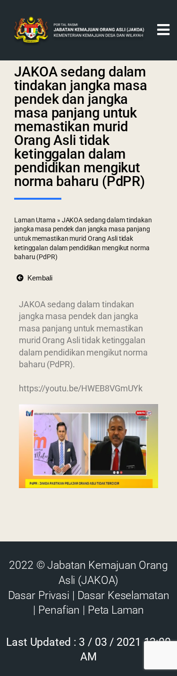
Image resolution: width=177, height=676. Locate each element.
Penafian (59, 610)
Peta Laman (116, 610)
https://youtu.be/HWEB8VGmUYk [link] (81, 388)
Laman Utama (35, 220)
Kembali (38, 278)
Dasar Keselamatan (123, 595)
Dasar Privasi (38, 595)
